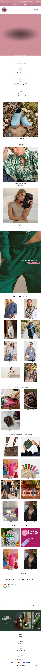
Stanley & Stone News (20, 650)
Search (20, 634)
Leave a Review (33, 585)
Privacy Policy (20, 643)
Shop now (20, 185)
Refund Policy (20, 641)
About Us (20, 636)
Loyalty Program (20, 646)
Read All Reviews (35, 605)
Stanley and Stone (12, 584)
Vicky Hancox (11, 592)
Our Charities (20, 648)
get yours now (20, 144)
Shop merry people (20, 35)
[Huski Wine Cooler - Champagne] (20, 620)
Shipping (20, 639)
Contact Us (20, 637)
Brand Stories (20, 652)
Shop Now (20, 228)
